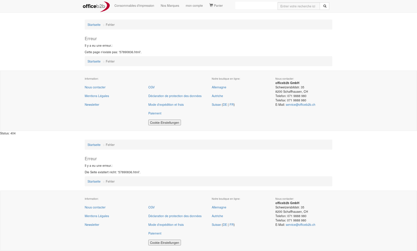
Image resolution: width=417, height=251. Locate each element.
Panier (218, 5)
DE (225, 104)
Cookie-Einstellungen (164, 122)
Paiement (154, 113)
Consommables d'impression (134, 5)
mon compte (194, 5)
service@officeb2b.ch (300, 104)
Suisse (216, 104)
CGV (151, 87)
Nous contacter (95, 87)
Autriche (217, 96)
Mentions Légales (97, 96)
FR (232, 104)
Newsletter (92, 104)
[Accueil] (96, 5)
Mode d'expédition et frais (166, 104)
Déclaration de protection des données (175, 96)
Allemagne (219, 87)
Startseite (94, 24)
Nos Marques (170, 5)
